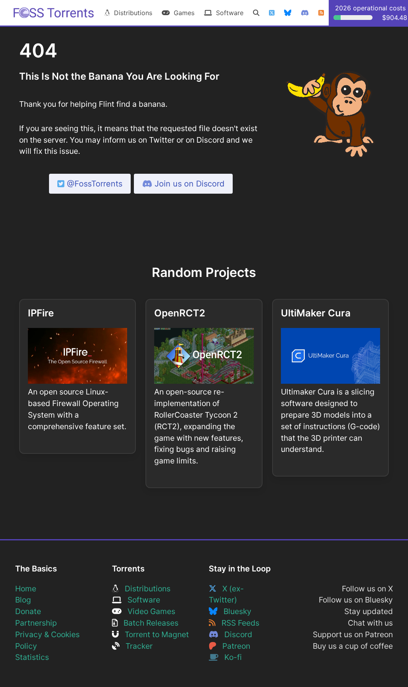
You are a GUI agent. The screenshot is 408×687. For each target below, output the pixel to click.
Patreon (233, 646)
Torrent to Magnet (154, 634)
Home (25, 588)
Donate (28, 611)
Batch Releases (148, 623)
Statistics (32, 657)
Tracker (136, 646)
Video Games (148, 611)
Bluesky (234, 611)
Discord (235, 634)
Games (182, 13)
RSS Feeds (237, 623)
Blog (23, 600)
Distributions (131, 13)
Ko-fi (230, 657)
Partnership (36, 623)
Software (227, 13)
